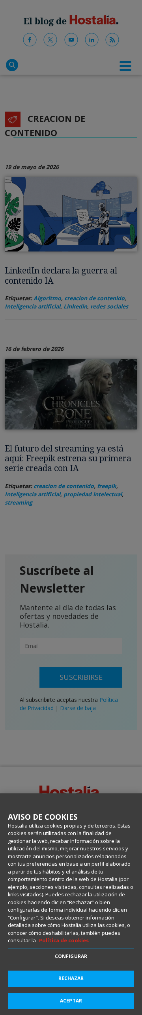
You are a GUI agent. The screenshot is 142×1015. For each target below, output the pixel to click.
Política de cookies (64, 940)
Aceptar (71, 1000)
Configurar (71, 956)
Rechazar (71, 978)
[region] (71, 904)
